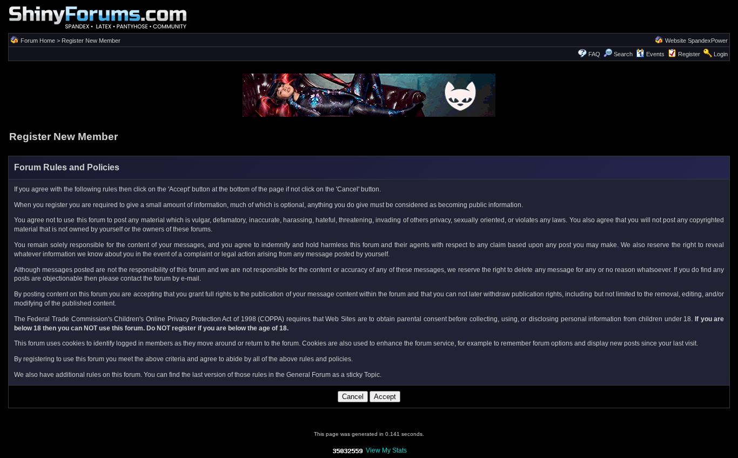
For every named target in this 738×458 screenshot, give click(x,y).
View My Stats (386, 450)
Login (721, 54)
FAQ (594, 54)
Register (689, 54)
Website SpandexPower (696, 40)
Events (655, 54)
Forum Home (38, 40)
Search (623, 54)
